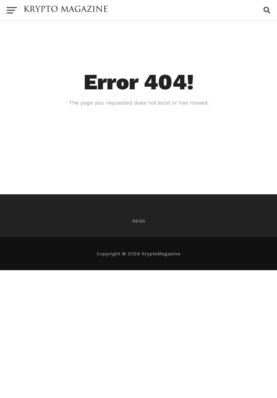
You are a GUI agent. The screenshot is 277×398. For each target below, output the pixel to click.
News (138, 221)
